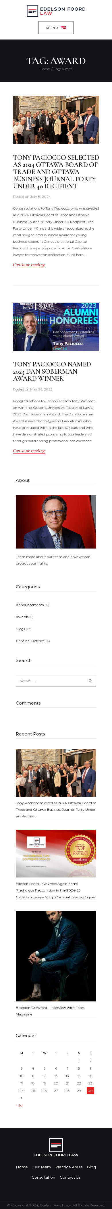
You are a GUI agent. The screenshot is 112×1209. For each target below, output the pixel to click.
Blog (91, 1167)
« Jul (19, 1105)
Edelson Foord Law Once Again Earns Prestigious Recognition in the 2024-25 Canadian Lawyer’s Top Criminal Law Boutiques (55, 890)
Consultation (43, 1177)
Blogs (20, 629)
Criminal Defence (30, 641)
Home (45, 69)
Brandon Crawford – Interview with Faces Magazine (50, 1010)
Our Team (41, 1167)
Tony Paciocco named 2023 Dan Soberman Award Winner (52, 371)
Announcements (30, 605)
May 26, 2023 (41, 389)
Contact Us (70, 1177)
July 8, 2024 (40, 196)
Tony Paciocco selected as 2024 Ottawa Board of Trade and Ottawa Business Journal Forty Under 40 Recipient (56, 172)
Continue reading (29, 264)
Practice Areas (68, 1167)
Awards (22, 617)
